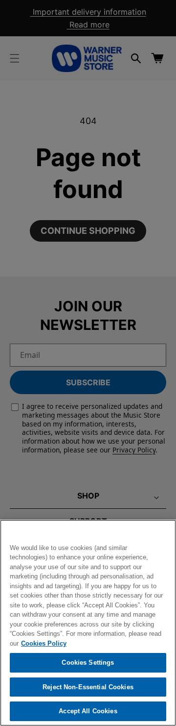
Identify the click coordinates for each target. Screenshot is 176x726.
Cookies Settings (88, 662)
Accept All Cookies (88, 711)
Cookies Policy (43, 643)
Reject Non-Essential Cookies (88, 687)
